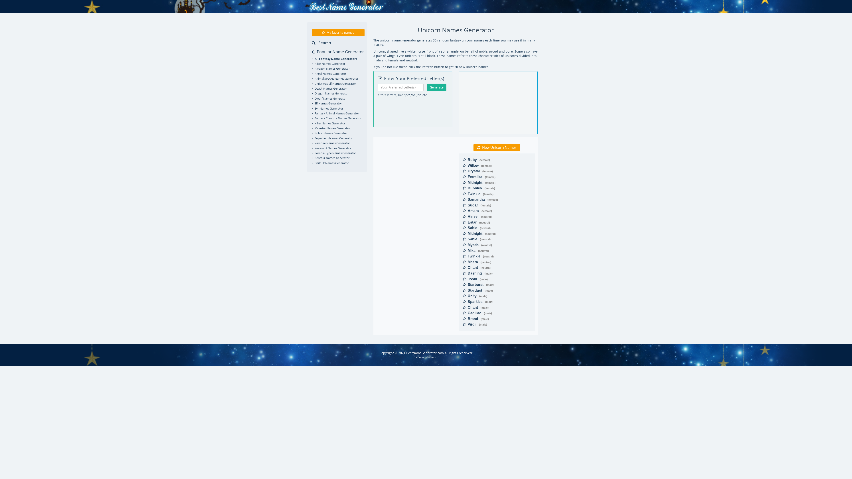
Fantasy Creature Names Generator (338, 118)
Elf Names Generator (328, 103)
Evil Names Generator (329, 108)
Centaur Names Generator (332, 158)
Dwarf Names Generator (331, 98)
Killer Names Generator (330, 123)
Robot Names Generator (331, 133)
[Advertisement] (414, 127)
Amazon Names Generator (332, 69)
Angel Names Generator (330, 74)
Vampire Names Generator (332, 143)
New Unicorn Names (499, 147)
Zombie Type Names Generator (335, 153)
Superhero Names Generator (334, 138)
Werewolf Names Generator (333, 148)
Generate (437, 87)
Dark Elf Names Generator (332, 163)
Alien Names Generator (330, 64)
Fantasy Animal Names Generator (337, 113)
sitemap (431, 357)
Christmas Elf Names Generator (335, 84)
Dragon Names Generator (332, 93)
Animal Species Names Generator (336, 78)
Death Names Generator (331, 88)
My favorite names (340, 32)
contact (420, 357)
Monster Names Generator (332, 128)
